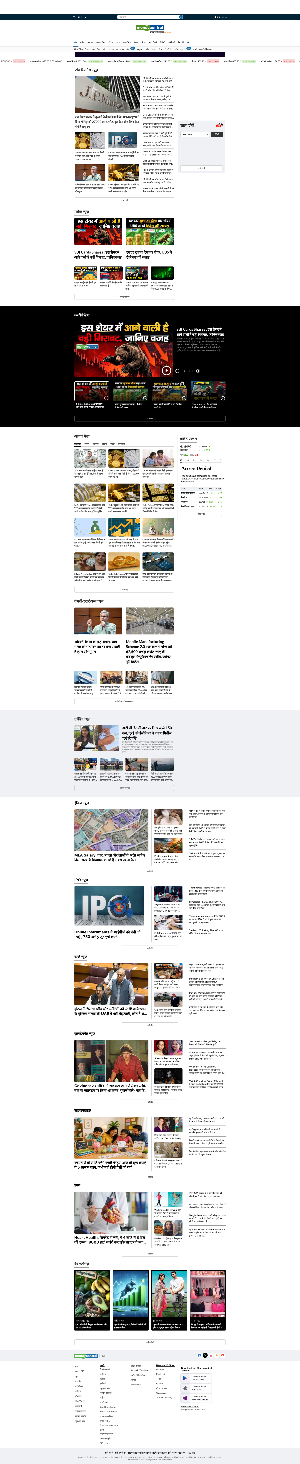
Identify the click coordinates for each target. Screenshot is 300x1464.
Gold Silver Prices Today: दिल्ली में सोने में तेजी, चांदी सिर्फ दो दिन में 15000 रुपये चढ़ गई (89, 156)
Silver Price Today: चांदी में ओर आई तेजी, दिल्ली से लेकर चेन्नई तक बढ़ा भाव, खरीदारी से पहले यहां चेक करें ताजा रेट (89, 577)
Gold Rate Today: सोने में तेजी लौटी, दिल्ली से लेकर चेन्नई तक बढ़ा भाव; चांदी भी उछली (123, 577)
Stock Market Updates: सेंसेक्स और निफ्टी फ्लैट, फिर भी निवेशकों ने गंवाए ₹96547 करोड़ (158, 89)
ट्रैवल (143, 42)
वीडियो (162, 42)
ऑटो (104, 49)
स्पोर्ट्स (160, 49)
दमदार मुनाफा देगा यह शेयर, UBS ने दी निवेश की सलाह (149, 254)
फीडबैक (131, 1453)
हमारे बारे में (109, 1453)
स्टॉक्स (102, 1378)
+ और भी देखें (201, 514)
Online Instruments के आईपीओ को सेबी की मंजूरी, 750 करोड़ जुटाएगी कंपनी (123, 156)
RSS (216, 1355)
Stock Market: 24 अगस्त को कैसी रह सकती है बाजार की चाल (136, 285)
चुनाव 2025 (105, 1421)
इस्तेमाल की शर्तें (164, 1453)
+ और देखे (124, 200)
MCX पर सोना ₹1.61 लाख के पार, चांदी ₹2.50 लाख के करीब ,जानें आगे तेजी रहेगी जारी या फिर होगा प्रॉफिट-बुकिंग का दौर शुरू (89, 508)
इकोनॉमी (103, 1383)
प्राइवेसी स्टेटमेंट (151, 1453)
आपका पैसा (100, 42)
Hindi (80, 17)
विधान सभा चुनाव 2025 (109, 1425)
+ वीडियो (150, 419)
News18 (160, 1369)
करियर (174, 1453)
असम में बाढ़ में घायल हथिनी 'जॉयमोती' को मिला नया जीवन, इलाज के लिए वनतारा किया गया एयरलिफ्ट (158, 190)
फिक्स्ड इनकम (80, 1411)
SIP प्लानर (104, 1443)
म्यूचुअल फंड (80, 1421)
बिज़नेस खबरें (105, 1369)
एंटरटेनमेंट (168, 49)
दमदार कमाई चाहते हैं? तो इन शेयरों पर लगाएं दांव (85, 284)
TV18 (159, 1378)
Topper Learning (164, 1397)
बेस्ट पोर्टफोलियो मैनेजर (140, 1370)
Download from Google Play (196, 1378)
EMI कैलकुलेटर (106, 1438)
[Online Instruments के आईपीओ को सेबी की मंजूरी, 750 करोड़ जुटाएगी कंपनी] (123, 140)
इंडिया (110, 42)
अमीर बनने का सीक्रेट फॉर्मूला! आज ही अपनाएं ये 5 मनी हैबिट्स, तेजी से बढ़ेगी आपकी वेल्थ (157, 126)
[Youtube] (222, 1355)
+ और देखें (201, 168)
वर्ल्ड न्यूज (80, 957)
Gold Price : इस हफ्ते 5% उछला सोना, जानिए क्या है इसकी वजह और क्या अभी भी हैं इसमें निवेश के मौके (158, 144)
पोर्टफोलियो (79, 1386)
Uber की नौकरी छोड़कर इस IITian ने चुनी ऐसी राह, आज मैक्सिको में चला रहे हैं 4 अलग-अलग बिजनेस (85, 777)
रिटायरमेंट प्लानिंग (106, 1434)
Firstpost (160, 1374)
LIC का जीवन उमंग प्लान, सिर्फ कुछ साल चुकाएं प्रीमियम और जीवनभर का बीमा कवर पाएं (157, 473)
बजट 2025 (79, 1371)
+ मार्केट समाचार (124, 297)
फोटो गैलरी (153, 42)
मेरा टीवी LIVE (183, 42)
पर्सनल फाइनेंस (80, 1416)
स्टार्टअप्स (104, 1402)
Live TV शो (80, 1401)
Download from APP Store (196, 1388)
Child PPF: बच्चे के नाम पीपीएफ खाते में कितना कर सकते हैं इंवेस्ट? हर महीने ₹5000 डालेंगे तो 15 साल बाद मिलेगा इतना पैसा (157, 542)
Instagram (210, 1355)
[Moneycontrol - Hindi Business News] (150, 29)
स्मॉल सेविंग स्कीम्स (138, 1375)
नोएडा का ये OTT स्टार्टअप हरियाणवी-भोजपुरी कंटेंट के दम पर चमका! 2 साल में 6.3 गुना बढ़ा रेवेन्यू (110, 690)
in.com (159, 1383)
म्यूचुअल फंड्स (105, 1388)
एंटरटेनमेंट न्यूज (84, 1033)
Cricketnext (162, 1388)
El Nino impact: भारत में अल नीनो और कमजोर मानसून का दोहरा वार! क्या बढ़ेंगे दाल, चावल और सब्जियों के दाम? (157, 162)
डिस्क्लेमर (139, 1453)
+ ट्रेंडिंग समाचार (124, 788)
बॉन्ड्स (133, 1380)
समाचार (90, 42)
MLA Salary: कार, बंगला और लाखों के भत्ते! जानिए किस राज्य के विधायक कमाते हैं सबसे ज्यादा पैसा (158, 107)
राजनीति (78, 1381)
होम (75, 42)
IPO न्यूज (81, 880)
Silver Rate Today (108, 1411)
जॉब (147, 49)
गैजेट (98, 49)
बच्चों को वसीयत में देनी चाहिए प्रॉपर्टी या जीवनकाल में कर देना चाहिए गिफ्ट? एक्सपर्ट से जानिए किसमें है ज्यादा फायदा (157, 577)
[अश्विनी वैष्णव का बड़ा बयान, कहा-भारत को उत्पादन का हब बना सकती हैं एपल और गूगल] (90, 172)
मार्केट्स (78, 1391)
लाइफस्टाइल (113, 49)
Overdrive (161, 1392)
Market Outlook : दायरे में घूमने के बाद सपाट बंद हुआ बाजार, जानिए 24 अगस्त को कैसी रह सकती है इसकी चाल (157, 98)
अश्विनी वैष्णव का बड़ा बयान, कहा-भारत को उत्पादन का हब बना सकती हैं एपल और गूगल (90, 188)
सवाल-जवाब (136, 1384)
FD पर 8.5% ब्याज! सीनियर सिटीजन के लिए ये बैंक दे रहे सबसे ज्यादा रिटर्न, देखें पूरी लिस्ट (89, 542)
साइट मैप (181, 1453)
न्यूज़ (76, 1376)
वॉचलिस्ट (78, 1396)
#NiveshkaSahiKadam (203, 49)
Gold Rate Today (108, 1407)
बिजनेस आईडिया (106, 1416)
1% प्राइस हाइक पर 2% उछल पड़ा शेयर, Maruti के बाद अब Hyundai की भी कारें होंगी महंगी (136, 690)
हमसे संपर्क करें (120, 1453)
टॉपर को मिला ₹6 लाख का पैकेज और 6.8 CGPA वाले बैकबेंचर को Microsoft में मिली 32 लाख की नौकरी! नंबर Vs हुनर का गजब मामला (111, 777)
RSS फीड (191, 1453)
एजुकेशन (140, 49)
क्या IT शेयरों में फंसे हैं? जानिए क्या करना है (111, 284)
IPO (118, 42)
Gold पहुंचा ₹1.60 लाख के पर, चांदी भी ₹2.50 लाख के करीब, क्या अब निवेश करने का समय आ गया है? (123, 188)
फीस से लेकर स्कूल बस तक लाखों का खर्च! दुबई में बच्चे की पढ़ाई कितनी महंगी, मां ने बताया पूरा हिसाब (136, 777)
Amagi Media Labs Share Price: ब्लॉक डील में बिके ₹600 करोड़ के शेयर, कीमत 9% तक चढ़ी (162, 285)
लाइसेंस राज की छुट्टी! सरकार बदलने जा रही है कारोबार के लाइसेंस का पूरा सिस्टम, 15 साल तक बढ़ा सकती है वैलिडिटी (84, 690)
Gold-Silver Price (81, 49)
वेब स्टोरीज (127, 42)
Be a (168, 32)
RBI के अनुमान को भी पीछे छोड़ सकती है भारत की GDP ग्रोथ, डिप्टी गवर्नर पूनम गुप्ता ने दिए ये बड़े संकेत (158, 172)
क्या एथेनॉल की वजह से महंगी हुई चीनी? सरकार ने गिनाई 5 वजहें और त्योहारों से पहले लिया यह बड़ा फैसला (157, 135)
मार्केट (82, 42)
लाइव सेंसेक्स (136, 1366)
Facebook (199, 1355)
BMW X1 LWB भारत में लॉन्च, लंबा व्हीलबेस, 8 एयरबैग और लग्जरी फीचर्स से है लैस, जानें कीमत (158, 153)
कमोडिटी (171, 42)
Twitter (205, 1355)
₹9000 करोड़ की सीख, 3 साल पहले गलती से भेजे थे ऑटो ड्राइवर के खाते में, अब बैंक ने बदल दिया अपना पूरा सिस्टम (161, 690)
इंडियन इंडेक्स (125, 49)
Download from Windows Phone (196, 1398)
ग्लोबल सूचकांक (180, 49)
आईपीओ (103, 1397)
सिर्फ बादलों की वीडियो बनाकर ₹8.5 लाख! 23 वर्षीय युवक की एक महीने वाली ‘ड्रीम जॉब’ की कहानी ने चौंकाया (162, 777)
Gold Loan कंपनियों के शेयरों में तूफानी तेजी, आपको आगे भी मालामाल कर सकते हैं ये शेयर (158, 116)
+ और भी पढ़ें (124, 589)
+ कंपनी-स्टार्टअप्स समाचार (124, 701)
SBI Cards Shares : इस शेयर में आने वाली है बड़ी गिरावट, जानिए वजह (98, 254)
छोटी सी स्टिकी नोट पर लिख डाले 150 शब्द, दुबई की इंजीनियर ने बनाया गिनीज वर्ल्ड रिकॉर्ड (147, 733)
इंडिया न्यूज (81, 803)
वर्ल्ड (93, 49)
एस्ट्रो (153, 49)
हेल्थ (136, 42)
